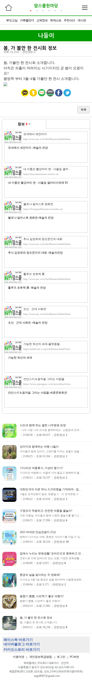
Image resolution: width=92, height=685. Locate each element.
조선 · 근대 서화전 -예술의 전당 (27, 322)
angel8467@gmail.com (47, 675)
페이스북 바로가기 (18, 640)
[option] (46, 20)
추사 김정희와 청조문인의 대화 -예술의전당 (35, 252)
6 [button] (61, 10)
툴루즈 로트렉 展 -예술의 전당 (27, 287)
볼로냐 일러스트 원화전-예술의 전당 (31, 217)
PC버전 (74, 656)
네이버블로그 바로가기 (22, 644)
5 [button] (55, 10)
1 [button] (30, 10)
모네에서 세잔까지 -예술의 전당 (28, 147)
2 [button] (36, 10)
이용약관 (18, 656)
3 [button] (43, 10)
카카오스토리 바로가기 (22, 649)
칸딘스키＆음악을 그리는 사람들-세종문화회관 (37, 392)
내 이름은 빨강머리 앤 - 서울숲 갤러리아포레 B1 (38, 182)
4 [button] (49, 10)
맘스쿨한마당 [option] (46, 6)
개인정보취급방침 (40, 656)
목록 (83, 109)
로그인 (61, 656)
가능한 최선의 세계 (20, 357)
